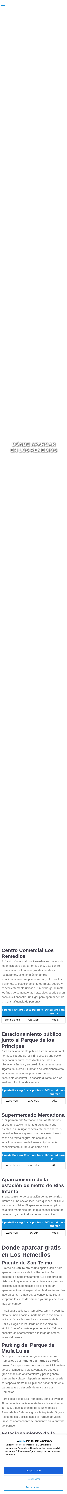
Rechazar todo (33, 1487)
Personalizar (33, 1479)
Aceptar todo (33, 1470)
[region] (33, 1464)
